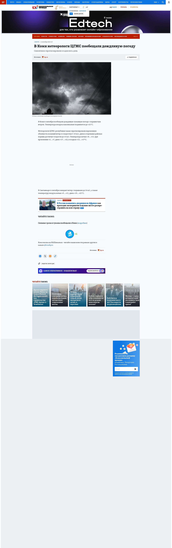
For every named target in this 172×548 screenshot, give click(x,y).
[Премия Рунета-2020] (59, 7)
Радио (114, 7)
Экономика (60, 2)
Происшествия (136, 2)
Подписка (134, 7)
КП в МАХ (80, 36)
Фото (12, 2)
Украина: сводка (71, 36)
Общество (50, 2)
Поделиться (133, 57)
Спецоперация (28, 2)
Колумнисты (123, 2)
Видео (18, 2)
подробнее (82, 223)
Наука (107, 2)
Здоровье (85, 2)
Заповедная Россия (120, 36)
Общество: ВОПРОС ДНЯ (48, 263)
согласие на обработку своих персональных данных (124, 373)
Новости (44, 36)
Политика (40, 2)
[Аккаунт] (169, 2)
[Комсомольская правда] (42, 7)
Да (71, 13)
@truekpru (48, 245)
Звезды (77, 2)
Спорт (114, 2)
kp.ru (46, 57)
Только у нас (53, 36)
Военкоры (61, 36)
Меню (3, 2)
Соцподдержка (97, 2)
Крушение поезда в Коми (93, 36)
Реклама (123, 7)
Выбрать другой (78, 13)
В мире (69, 2)
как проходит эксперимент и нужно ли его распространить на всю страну (79, 205)
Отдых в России (107, 36)
